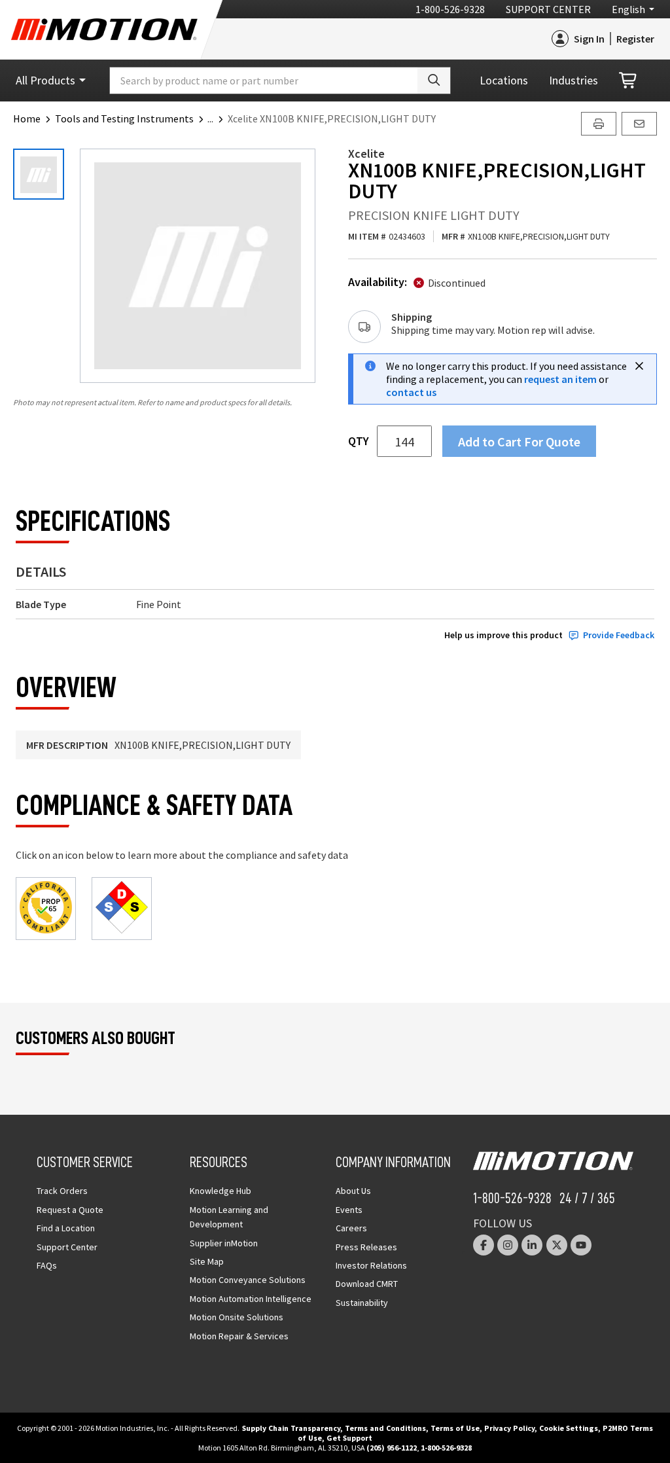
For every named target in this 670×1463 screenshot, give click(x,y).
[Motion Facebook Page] (483, 1245)
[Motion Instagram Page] (507, 1245)
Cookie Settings (568, 1428)
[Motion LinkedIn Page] (531, 1245)
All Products (45, 80)
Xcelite (366, 153)
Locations (504, 80)
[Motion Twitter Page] (556, 1245)
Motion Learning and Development (229, 1217)
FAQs (47, 1265)
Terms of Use (455, 1428)
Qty (358, 441)
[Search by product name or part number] (433, 80)
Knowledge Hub (220, 1191)
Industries (573, 80)
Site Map (207, 1261)
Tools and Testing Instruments (124, 118)
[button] (217, 118)
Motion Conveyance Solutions (248, 1280)
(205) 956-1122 (391, 1448)
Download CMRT (367, 1284)
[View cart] (628, 80)
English (628, 9)
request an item (560, 379)
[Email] (639, 123)
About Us (353, 1191)
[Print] (598, 123)
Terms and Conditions (385, 1428)
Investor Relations (371, 1265)
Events (349, 1210)
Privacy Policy (509, 1428)
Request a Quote (70, 1210)
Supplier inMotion (224, 1243)
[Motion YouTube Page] (581, 1245)
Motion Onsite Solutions (236, 1317)
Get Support (349, 1438)
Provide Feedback (618, 635)
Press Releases (366, 1247)
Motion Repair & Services (239, 1336)
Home (27, 118)
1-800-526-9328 (450, 9)
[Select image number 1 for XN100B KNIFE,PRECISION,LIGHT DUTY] (38, 174)
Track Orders (62, 1191)
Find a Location (66, 1228)
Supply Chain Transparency (291, 1428)
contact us (411, 392)
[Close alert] (639, 366)
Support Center (548, 9)
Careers (351, 1228)
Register (635, 38)
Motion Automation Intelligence (250, 1299)
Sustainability (362, 1303)
